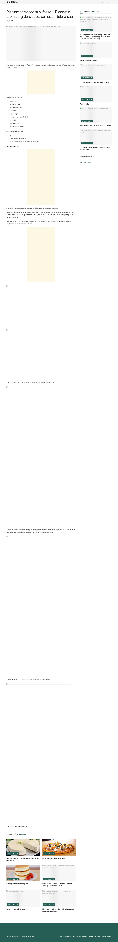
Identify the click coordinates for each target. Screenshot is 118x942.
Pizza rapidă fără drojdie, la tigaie (53, 858)
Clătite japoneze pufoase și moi (17, 884)
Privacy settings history (94, 936)
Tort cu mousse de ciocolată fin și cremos (94, 82)
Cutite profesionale (85, 163)
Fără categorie (13, 853)
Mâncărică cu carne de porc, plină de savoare (95, 126)
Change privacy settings (79, 936)
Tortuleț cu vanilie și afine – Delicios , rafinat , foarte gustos (95, 148)
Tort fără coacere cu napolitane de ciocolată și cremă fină (22, 859)
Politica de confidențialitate (64, 936)
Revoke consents (107, 936)
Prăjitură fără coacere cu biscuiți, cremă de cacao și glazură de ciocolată (57, 885)
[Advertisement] (41, 82)
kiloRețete (12, 2)
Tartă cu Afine (85, 104)
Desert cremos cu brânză (88, 60)
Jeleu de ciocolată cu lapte (15, 909)
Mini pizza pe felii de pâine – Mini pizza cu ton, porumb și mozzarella (58, 910)
